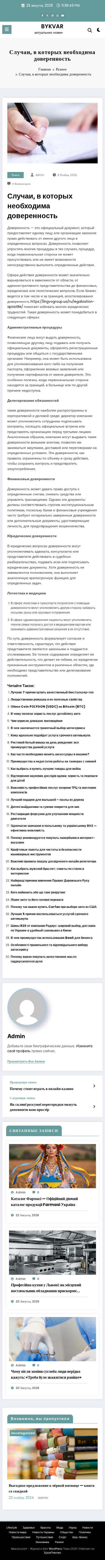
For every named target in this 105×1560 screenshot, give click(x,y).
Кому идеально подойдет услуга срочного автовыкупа (50, 735)
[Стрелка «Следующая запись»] (94, 1107)
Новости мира (17, 1532)
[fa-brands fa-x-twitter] (47, 15)
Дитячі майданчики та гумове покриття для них (45, 807)
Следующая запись (22, 1098)
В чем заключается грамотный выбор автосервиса (48, 728)
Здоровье (29, 1528)
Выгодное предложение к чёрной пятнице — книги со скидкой (51, 1488)
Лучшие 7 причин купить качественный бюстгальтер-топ (52, 692)
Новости (87, 1528)
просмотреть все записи (26, 1061)
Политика (85, 1532)
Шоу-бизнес (80, 1537)
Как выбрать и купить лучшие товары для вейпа (46, 769)
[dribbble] (52, 15)
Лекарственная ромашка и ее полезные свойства (46, 699)
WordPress (55, 1549)
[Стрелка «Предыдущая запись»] (94, 1086)
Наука (72, 1528)
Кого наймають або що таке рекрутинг (38, 892)
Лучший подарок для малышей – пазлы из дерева (47, 800)
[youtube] (63, 15)
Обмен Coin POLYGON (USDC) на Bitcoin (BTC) (48, 706)
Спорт (62, 1537)
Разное (16, 175)
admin (40, 175)
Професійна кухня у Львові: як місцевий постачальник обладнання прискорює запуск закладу (46, 1288)
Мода (59, 1528)
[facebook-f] (42, 15)
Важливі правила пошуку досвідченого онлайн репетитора (53, 861)
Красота (46, 1528)
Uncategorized (23, 1433)
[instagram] (57, 15)
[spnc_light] (98, 31)
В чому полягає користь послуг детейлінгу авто (45, 714)
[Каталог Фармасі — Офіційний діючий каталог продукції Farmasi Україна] (52, 1166)
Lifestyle (11, 1528)
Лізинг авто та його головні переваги (37, 900)
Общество (66, 1532)
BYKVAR (52, 26)
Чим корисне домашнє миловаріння (37, 721)
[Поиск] (89, 30)
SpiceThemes (52, 1553)
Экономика (42, 1542)
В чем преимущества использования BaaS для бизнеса (52, 938)
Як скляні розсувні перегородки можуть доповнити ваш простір (43, 1107)
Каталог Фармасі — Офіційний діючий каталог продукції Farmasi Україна (44, 1201)
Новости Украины (43, 1532)
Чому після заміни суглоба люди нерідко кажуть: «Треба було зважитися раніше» (46, 1374)
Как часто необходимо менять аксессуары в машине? (50, 754)
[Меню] (6, 29)
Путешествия (44, 1537)
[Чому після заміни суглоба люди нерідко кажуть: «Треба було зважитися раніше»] (52, 1339)
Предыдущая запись (23, 1082)
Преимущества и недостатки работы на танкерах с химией (53, 761)
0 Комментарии (21, 184)
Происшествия (21, 1537)
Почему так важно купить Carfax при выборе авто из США (54, 907)
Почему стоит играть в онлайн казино (42, 1088)
